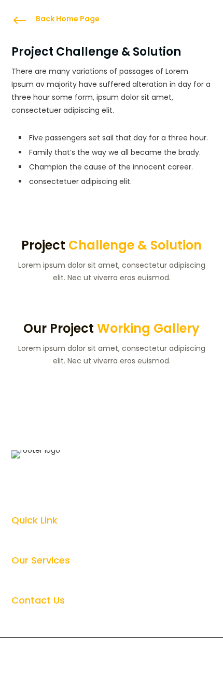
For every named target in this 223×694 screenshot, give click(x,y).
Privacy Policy (81, 680)
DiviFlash (109, 652)
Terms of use (143, 680)
